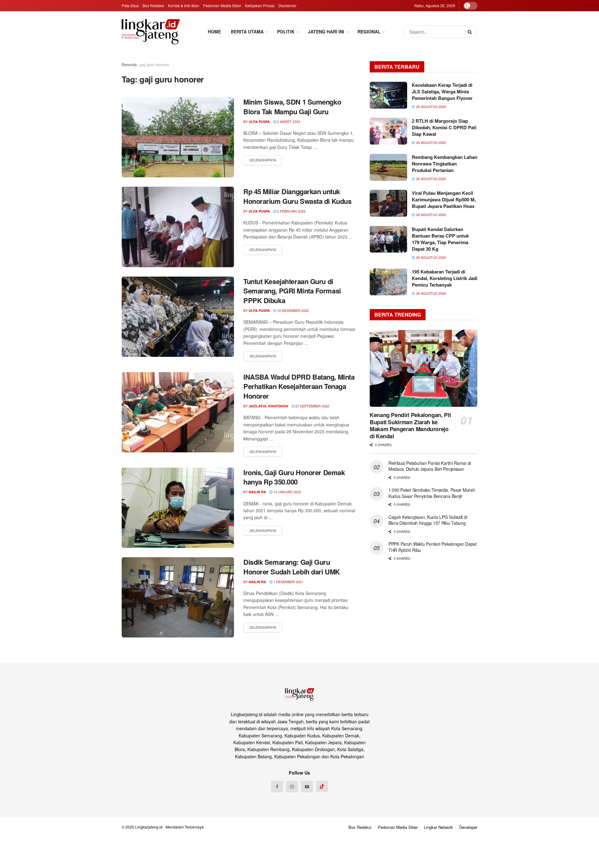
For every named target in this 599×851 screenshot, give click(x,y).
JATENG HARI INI (326, 31)
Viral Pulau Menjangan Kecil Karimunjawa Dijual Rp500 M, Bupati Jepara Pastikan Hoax (444, 199)
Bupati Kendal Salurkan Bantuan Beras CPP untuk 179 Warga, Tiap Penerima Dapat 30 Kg (440, 239)
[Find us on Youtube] (307, 786)
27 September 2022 (312, 405)
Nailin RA (257, 491)
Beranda (129, 64)
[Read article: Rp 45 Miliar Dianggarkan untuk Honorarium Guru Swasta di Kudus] (178, 227)
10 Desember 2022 (292, 310)
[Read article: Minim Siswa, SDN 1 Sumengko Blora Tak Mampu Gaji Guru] (178, 137)
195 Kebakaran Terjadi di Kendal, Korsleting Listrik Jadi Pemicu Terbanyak (444, 278)
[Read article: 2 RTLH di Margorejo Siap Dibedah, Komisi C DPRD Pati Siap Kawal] (388, 131)
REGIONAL (369, 31)
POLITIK (286, 31)
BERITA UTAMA (247, 31)
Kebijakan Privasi (260, 5)
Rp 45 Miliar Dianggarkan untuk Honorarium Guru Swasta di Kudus (297, 196)
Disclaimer (287, 5)
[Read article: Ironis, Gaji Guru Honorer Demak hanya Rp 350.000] (178, 508)
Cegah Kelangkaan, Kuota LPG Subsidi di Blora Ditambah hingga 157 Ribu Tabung (427, 520)
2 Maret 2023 (288, 121)
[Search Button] (471, 31)
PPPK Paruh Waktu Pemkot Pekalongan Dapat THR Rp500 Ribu (432, 547)
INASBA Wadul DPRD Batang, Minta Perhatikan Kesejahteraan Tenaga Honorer (298, 386)
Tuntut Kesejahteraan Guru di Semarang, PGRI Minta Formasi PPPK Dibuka (292, 291)
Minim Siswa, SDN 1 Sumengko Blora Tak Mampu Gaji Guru (292, 106)
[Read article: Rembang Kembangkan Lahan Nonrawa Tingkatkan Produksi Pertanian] (388, 167)
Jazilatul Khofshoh (268, 406)
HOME (214, 31)
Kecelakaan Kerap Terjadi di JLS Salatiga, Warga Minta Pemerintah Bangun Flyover (442, 91)
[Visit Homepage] (151, 31)
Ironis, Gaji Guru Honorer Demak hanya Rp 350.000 (294, 477)
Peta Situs (130, 5)
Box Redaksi (153, 5)
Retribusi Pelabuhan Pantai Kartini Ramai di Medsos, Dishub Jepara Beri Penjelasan (429, 466)
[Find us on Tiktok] (322, 786)
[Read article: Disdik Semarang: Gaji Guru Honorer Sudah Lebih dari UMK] (178, 597)
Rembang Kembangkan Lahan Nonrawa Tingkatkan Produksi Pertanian (444, 164)
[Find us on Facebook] (277, 786)
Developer (468, 827)
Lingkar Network (438, 827)
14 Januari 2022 (286, 491)
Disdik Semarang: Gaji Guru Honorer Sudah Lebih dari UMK (291, 567)
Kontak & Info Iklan (183, 5)
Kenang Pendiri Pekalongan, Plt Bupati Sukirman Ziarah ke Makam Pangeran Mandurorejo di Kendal (410, 425)
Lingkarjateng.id (149, 826)
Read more (262, 160)
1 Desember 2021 (287, 581)
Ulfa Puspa (259, 121)
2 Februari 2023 (290, 211)
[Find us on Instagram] (292, 786)
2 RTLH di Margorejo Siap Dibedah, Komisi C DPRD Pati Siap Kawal (444, 127)
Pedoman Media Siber (222, 5)
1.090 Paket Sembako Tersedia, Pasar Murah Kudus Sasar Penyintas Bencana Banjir (431, 493)
